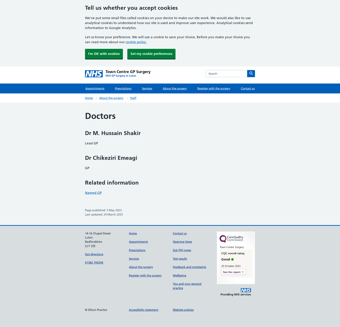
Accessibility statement (143, 310)
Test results (180, 258)
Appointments (94, 88)
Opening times (182, 241)
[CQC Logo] (231, 241)
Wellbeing (179, 275)
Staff (133, 98)
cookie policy (136, 42)
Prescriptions (123, 88)
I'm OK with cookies (104, 54)
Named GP (93, 193)
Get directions (94, 254)
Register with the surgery (213, 88)
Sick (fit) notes (182, 250)
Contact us (248, 88)
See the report (231, 272)
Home (89, 98)
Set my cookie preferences (151, 54)
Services (147, 88)
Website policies (183, 310)
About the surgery (175, 88)
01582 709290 (94, 262)
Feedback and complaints (189, 267)
